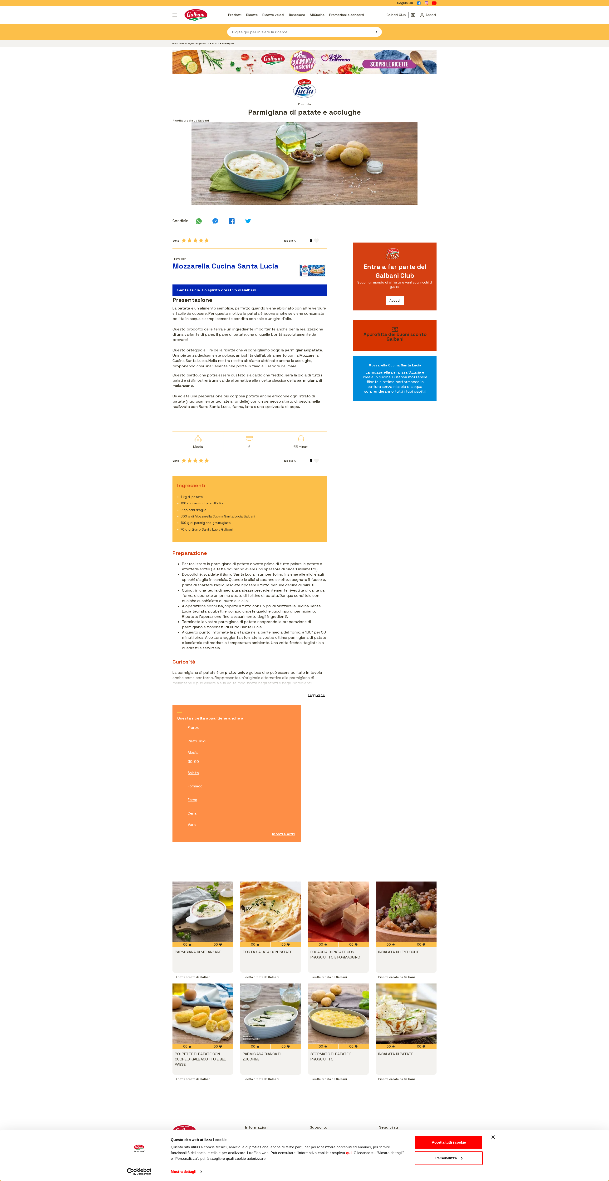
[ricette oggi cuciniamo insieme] (304, 62)
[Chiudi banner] (493, 1137)
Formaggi (195, 786)
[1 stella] (184, 240)
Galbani (176, 43)
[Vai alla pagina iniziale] (196, 15)
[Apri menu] (175, 15)
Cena (192, 813)
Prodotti (234, 15)
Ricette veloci (273, 15)
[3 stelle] (195, 240)
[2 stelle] (189, 240)
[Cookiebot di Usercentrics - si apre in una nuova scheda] (139, 1171)
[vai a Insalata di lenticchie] (406, 912)
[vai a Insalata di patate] (406, 1013)
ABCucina (317, 15)
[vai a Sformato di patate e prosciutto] (338, 1013)
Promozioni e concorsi (346, 15)
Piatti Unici (197, 741)
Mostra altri (283, 833)
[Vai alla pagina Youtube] (434, 3)
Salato (193, 772)
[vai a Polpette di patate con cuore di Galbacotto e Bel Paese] (202, 1013)
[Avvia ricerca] (372, 32)
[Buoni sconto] (414, 15)
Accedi (394, 300)
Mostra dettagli (183, 1172)
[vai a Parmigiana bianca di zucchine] (270, 1013)
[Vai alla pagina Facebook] (419, 3)
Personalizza (446, 1158)
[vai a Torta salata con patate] (270, 912)
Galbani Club (396, 15)
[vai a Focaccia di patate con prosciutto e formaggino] (338, 912)
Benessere (297, 15)
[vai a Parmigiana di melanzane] (202, 912)
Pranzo (193, 727)
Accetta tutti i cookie (449, 1142)
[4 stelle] (201, 240)
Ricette (252, 15)
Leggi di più (316, 695)
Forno (192, 799)
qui (349, 1153)
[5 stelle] (207, 240)
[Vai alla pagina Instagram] (426, 3)
